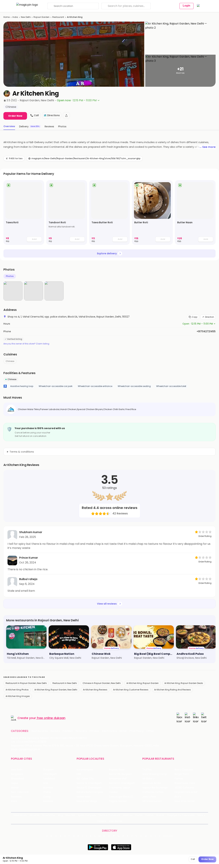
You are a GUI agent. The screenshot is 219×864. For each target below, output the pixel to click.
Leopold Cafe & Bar (186, 792)
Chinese (10, 361)
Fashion (68, 731)
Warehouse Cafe (185, 783)
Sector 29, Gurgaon (120, 774)
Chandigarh (50, 774)
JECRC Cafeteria (184, 787)
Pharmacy (137, 731)
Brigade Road (116, 769)
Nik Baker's (148, 778)
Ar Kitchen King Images (18, 696)
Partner (149, 815)
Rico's (178, 796)
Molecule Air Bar (151, 783)
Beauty (55, 731)
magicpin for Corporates (181, 815)
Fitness (94, 731)
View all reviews (107, 603)
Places (139, 815)
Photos (10, 276)
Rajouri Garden (41, 17)
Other (150, 731)
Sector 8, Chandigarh (89, 783)
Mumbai (48, 787)
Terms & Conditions (109, 815)
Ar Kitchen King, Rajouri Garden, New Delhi (55, 689)
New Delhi (26, 17)
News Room (20, 815)
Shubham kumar (30, 532)
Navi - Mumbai (19, 792)
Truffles (147, 769)
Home (6, 17)
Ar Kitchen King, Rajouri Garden (142, 683)
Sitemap (127, 815)
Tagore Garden (118, 801)
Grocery (81, 731)
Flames (179, 778)
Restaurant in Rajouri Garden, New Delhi (26, 683)
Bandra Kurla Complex (90, 792)
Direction (209, 316)
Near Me (70, 815)
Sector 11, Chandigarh (89, 787)
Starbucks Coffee (152, 792)
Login (186, 5)
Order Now (15, 116)
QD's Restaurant (152, 801)
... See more (207, 147)
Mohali (15, 787)
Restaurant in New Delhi (65, 683)
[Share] (66, 115)
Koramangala (85, 769)
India (15, 17)
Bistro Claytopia (184, 769)
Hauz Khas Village (87, 801)
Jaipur (14, 783)
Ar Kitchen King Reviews (95, 689)
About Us (35, 815)
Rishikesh (16, 796)
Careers (101, 821)
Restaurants (39, 731)
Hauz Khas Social (184, 801)
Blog (60, 815)
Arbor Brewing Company (156, 774)
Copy (194, 316)
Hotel (123, 731)
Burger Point (182, 774)
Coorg (46, 796)
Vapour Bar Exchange (155, 787)
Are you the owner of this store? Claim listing (26, 343)
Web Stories (115, 821)
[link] (23, 212)
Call (193, 859)
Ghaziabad (17, 778)
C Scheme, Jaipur (119, 787)
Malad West (84, 796)
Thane (47, 792)
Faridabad (49, 778)
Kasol (14, 801)
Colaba (113, 792)
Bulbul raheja (28, 579)
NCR (45, 783)
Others (168, 836)
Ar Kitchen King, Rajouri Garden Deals (183, 683)
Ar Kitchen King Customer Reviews (130, 689)
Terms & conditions (22, 451)
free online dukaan (51, 718)
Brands (160, 815)
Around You (48, 815)
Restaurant (58, 17)
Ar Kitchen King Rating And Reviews (172, 689)
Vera (200, 815)
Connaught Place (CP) (122, 796)
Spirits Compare (87, 815)
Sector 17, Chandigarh (122, 783)
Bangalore (17, 774)
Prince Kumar (28, 558)
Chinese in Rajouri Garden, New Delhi (102, 683)
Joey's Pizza (149, 796)
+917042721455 (206, 331)
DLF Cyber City (85, 778)
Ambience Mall (117, 778)
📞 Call (34, 115)
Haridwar (48, 801)
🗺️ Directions (52, 115)
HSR (79, 774)
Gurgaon (48, 769)
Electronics (109, 731)
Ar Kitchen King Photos (17, 689)
